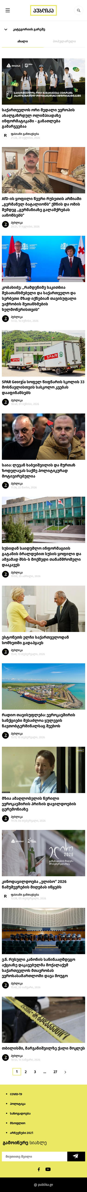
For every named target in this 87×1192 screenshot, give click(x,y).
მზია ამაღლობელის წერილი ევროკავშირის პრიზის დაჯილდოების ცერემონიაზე (39, 804)
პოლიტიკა (18, 1104)
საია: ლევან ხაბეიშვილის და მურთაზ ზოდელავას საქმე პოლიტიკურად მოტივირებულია (38, 471)
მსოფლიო (17, 1123)
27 (55, 1072)
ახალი (22, 41)
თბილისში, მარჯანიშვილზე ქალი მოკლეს (43, 1048)
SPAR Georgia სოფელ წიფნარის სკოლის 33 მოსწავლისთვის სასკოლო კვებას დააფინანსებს (43, 387)
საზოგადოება (20, 1113)
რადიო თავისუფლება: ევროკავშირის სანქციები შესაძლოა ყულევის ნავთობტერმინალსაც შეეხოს (38, 721)
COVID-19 (16, 1094)
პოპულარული (64, 41)
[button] (78, 10)
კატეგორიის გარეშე (28, 29)
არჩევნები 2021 (21, 1133)
